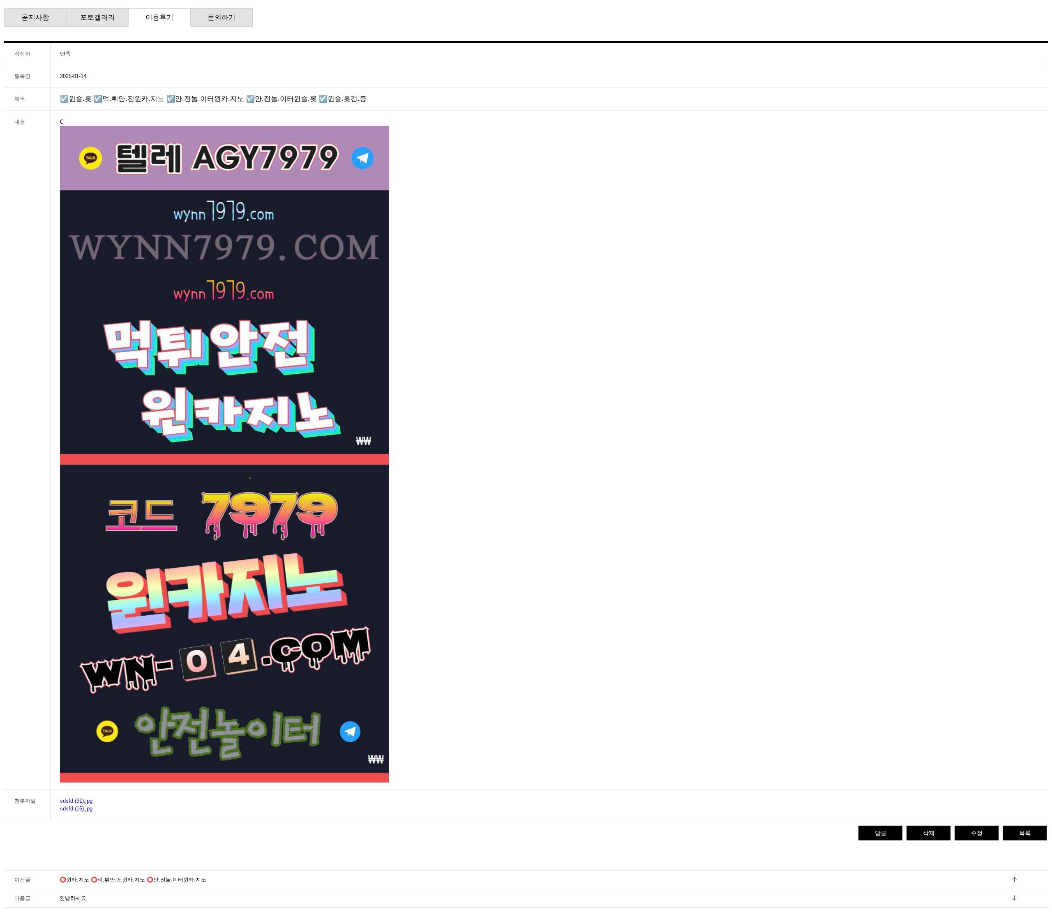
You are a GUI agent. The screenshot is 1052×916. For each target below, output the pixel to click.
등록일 (22, 76)
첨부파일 (25, 801)
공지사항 (35, 17)
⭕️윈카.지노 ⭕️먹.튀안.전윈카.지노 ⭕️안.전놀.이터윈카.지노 (133, 880)
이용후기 (159, 17)
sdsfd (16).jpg (76, 809)
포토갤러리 (97, 17)
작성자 (22, 54)
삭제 (928, 833)
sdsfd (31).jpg (76, 801)
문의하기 (221, 17)
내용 (19, 122)
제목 (19, 99)
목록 (1025, 833)
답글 (880, 833)
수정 (977, 833)
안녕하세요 (73, 898)
